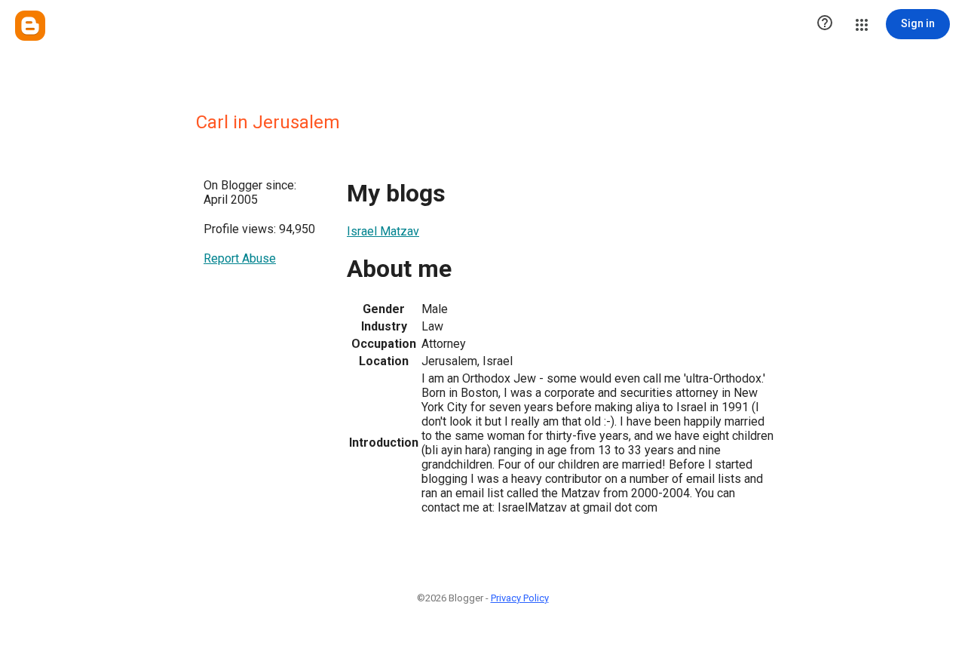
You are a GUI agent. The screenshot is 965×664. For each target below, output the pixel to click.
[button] (825, 24)
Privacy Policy (520, 598)
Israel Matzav (383, 231)
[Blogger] (30, 26)
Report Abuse (240, 258)
